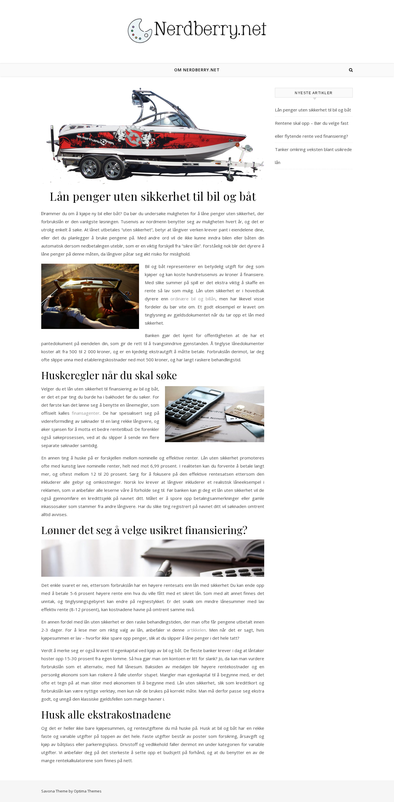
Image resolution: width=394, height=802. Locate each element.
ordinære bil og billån (192, 299)
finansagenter (86, 413)
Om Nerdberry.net (197, 69)
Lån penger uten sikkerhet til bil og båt (313, 110)
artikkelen (196, 630)
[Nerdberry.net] (197, 31)
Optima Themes (88, 791)
